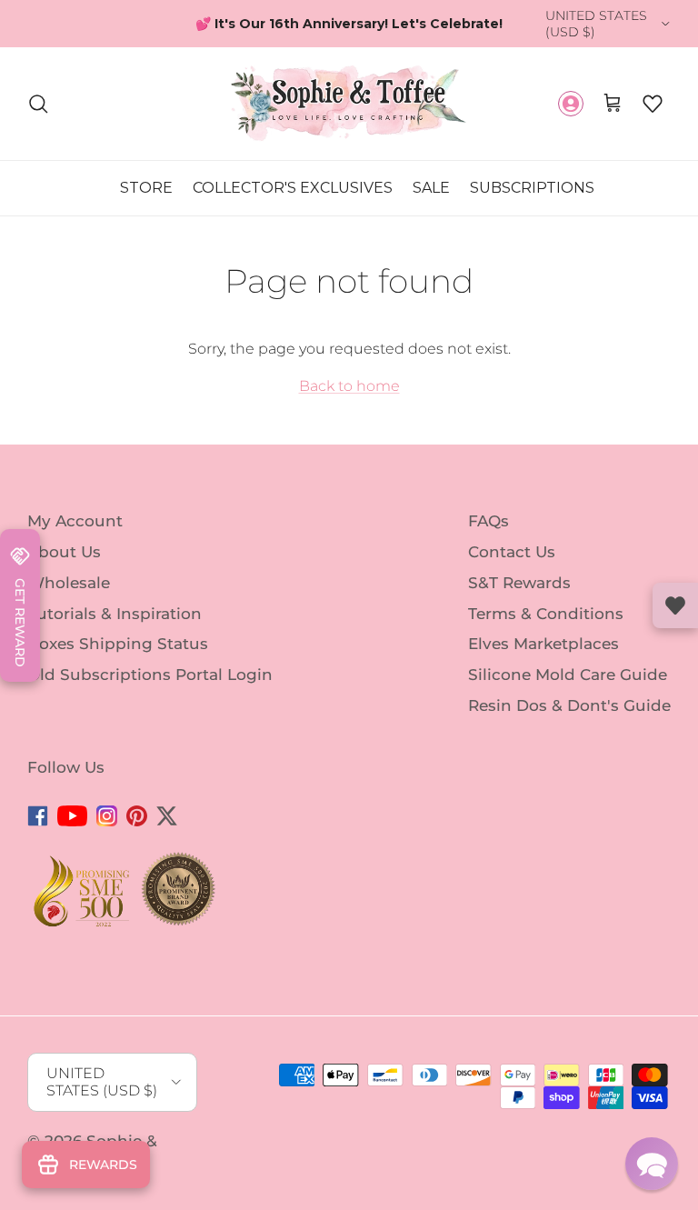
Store (146, 204)
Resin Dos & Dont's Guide (569, 722)
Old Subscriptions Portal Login (150, 691)
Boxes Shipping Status (117, 660)
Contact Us (511, 568)
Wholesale (68, 599)
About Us (64, 568)
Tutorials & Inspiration (114, 630)
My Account (75, 537)
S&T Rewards (519, 599)
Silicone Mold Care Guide (567, 691)
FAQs (488, 537)
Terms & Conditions (545, 630)
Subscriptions (532, 204)
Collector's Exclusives (293, 204)
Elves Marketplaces (543, 660)
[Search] (38, 120)
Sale (431, 204)
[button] (652, 120)
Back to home (349, 403)
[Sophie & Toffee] (349, 120)
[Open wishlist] (675, 605)
